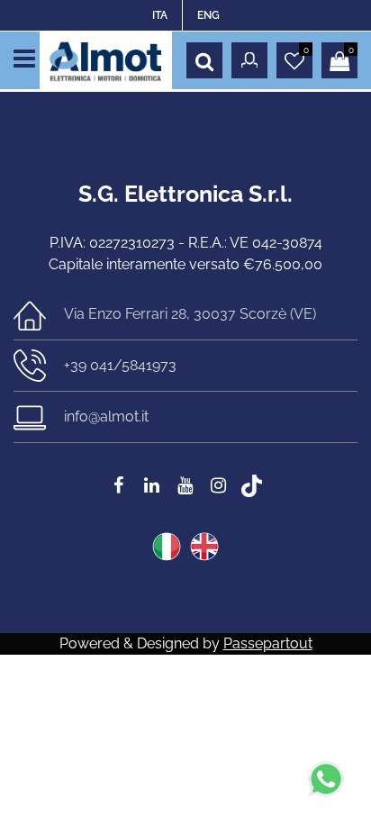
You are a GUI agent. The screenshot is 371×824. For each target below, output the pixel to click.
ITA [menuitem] (159, 15)
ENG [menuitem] (208, 15)
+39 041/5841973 (120, 365)
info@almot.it (106, 416)
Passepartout (267, 643)
